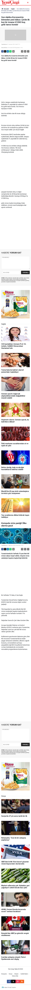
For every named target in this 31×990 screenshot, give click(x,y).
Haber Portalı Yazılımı (10, 987)
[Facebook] (2, 51)
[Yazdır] (13, 51)
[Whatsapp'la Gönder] (10, 51)
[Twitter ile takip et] (13, 981)
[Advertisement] (15, 78)
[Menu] (28, 2)
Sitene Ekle (15, 976)
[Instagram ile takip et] (18, 981)
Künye (10, 974)
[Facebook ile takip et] (9, 981)
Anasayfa (6, 9)
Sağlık (13, 9)
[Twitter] (5, 51)
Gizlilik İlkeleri (24, 974)
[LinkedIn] (8, 51)
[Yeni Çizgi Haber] (10, 2)
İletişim (16, 974)
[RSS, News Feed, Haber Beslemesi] (22, 981)
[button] (22, 51)
